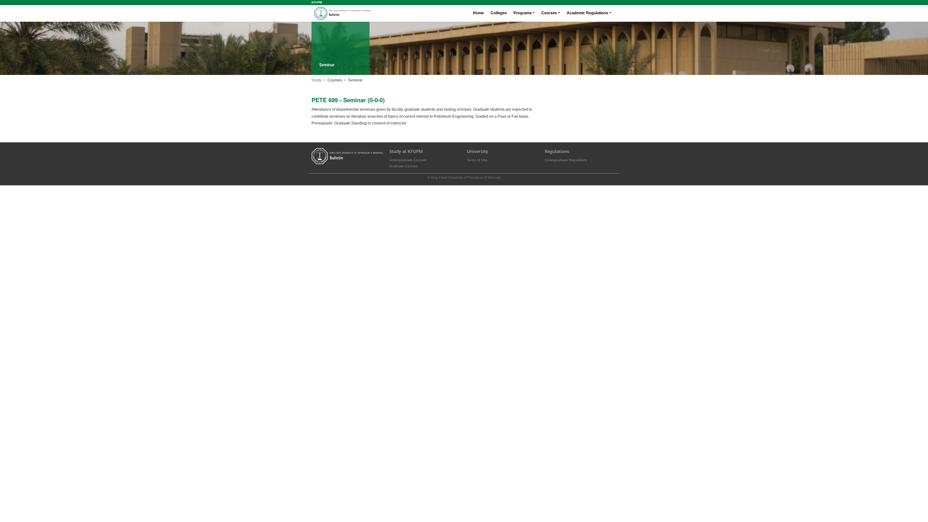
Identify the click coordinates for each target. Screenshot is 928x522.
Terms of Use (477, 160)
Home (478, 13)
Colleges (499, 13)
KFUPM (317, 2)
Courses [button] (549, 13)
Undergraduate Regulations (566, 160)
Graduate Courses (403, 166)
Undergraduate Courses (407, 160)
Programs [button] (523, 13)
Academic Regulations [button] (587, 13)
